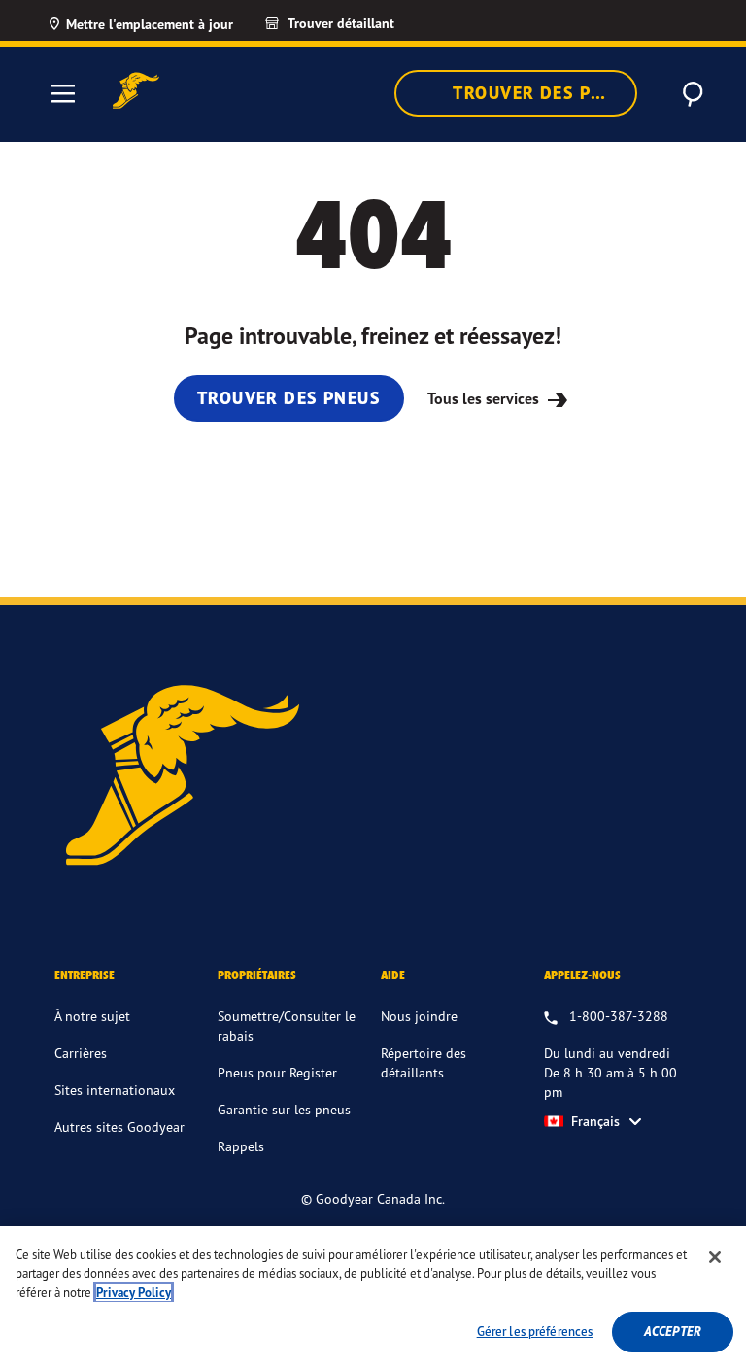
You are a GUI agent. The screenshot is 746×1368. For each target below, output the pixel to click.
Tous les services (485, 398)
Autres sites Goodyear (119, 1126)
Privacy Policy (133, 1292)
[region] (373, 1297)
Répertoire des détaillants (423, 1062)
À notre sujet (92, 1016)
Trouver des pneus (543, 93)
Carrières (80, 1052)
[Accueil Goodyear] (136, 91)
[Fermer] (715, 1257)
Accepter (672, 1331)
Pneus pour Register (277, 1072)
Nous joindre (419, 1016)
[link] (346, 23)
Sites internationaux (114, 1089)
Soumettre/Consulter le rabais (287, 1025)
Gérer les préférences (535, 1331)
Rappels (241, 1146)
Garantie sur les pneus (284, 1109)
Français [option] (595, 1121)
